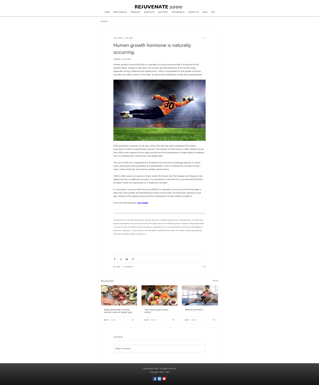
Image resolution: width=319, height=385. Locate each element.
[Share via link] (133, 259)
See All (215, 281)
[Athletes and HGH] (200, 295)
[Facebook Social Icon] (155, 379)
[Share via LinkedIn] (127, 259)
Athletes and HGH (194, 309)
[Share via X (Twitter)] (121, 259)
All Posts (104, 21)
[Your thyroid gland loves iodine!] (160, 295)
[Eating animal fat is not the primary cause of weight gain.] (119, 295)
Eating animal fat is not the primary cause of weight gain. (118, 310)
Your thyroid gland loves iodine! (156, 310)
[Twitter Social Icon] (159, 379)
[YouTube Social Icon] (164, 379)
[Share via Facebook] (114, 259)
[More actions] (204, 37)
